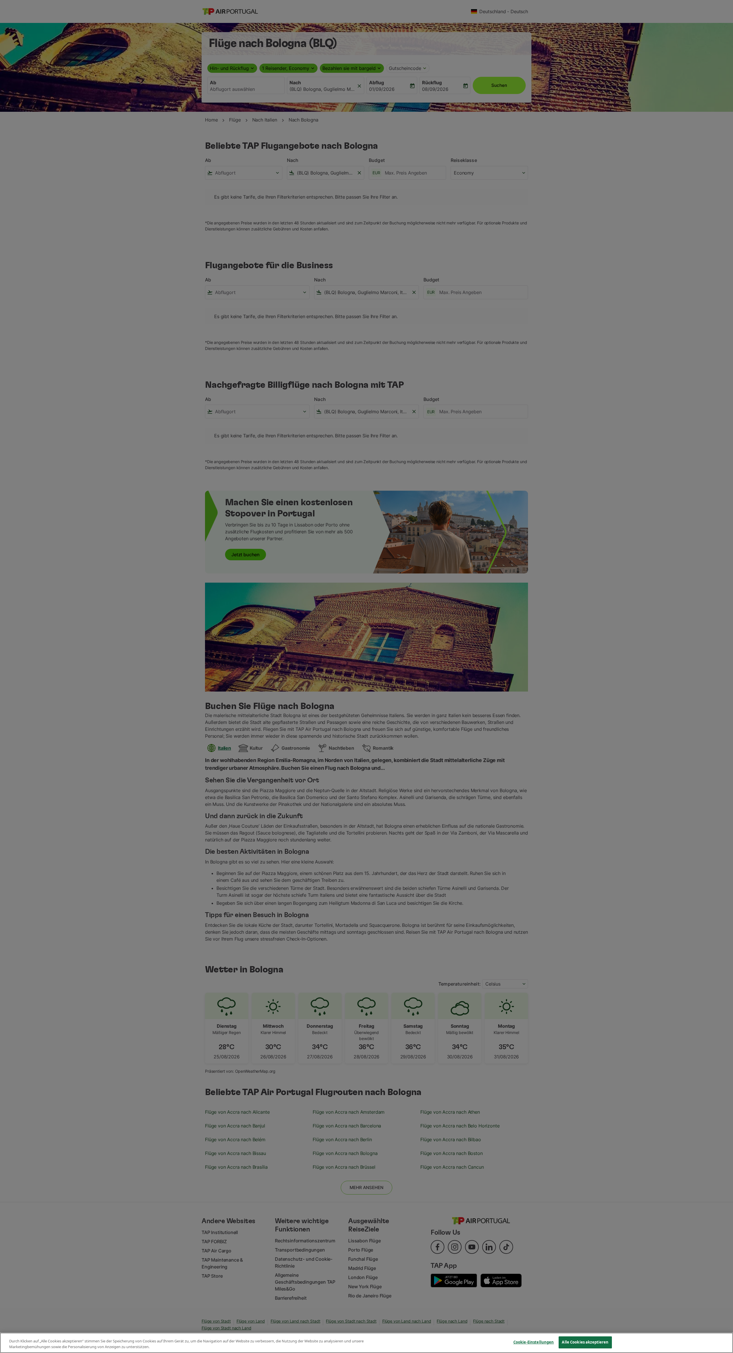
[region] (366, 1343)
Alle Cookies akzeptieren (585, 1342)
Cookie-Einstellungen (533, 1342)
